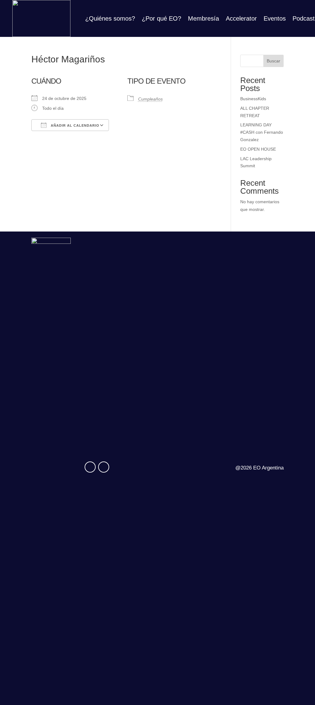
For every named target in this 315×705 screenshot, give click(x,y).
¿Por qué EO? (161, 19)
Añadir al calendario (74, 125)
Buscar (273, 60)
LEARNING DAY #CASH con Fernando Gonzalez (261, 132)
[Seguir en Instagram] (90, 467)
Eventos (275, 19)
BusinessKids (253, 98)
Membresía (203, 19)
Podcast (304, 19)
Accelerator (241, 19)
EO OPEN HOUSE (258, 149)
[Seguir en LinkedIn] (103, 467)
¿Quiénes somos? (110, 19)
